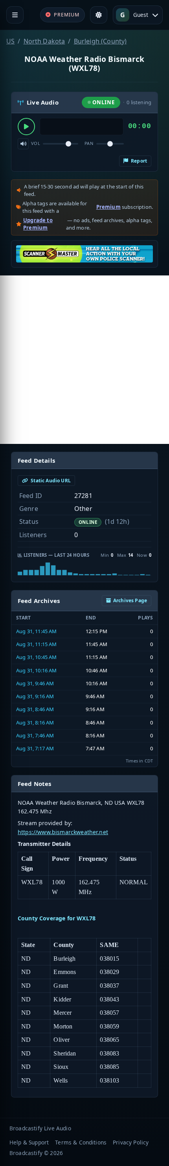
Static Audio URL (50, 480)
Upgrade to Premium (38, 224)
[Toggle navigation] (15, 15)
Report (138, 161)
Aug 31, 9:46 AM (35, 683)
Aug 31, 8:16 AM (35, 722)
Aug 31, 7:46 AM (35, 735)
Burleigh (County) (100, 41)
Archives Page (130, 600)
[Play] (26, 126)
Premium (108, 206)
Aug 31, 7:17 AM (35, 748)
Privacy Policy (131, 1142)
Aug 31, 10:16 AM (36, 670)
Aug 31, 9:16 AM (35, 696)
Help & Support (29, 1142)
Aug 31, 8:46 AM (35, 709)
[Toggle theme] (98, 15)
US (10, 41)
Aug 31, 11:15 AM (36, 644)
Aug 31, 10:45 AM (36, 657)
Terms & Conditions (81, 1142)
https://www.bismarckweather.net (63, 832)
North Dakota (44, 41)
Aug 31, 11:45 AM (36, 631)
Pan (88, 143)
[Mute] (23, 143)
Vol (35, 143)
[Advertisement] (84, 359)
